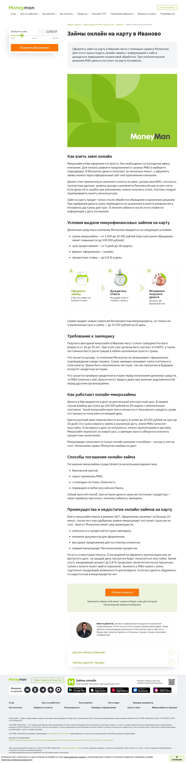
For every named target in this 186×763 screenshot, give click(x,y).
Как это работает (29, 14)
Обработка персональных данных (22, 740)
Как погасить (66, 14)
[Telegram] (43, 690)
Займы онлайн (86, 680)
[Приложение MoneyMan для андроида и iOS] (72, 682)
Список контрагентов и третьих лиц (99, 740)
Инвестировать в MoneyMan (48, 680)
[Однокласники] (35, 690)
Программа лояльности (122, 14)
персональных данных (75, 757)
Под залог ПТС (99, 14)
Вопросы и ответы (147, 14)
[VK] (27, 690)
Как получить (48, 14)
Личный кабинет (167, 7)
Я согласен (177, 758)
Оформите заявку (78, 292)
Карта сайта (134, 707)
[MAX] (58, 690)
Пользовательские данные (73, 740)
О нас (13, 14)
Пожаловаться (167, 14)
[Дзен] (51, 690)
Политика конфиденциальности (49, 740)
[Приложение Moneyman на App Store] (98, 690)
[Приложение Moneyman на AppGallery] (119, 690)
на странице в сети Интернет (58, 734)
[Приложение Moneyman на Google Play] (77, 690)
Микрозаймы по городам (164, 707)
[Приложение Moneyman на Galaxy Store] (162, 690)
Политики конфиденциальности (16, 759)
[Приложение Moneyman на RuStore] (141, 690)
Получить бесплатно (34, 47)
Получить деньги (122, 592)
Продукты (82, 14)
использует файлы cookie (71, 748)
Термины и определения (103, 707)
